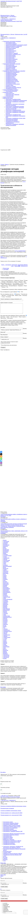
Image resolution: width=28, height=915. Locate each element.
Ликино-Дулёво (6, 597)
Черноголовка (6, 646)
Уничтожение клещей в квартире (10, 824)
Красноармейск (6, 588)
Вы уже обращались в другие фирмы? (9, 291)
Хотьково (5, 645)
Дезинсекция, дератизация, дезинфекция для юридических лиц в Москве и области (13, 847)
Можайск (5, 606)
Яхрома (5, 658)
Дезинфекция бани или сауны (12, 81)
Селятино (5, 628)
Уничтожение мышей (10, 67)
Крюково (5, 593)
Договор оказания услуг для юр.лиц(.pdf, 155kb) (11, 815)
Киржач (5, 578)
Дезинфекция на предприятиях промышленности (13, 122)
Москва (5, 540)
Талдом (4, 639)
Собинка (5, 633)
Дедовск (5, 556)
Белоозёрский (6, 544)
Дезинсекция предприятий (12, 119)
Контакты (5, 859)
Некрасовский (6, 610)
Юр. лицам (6, 904)
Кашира (5, 575)
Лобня (4, 598)
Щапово (5, 651)
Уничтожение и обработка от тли (13, 54)
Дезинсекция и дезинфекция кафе (13, 114)
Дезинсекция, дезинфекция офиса (13, 99)
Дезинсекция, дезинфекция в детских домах (15, 118)
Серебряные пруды (7, 631)
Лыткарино (5, 601)
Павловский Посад (7, 617)
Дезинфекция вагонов (11, 82)
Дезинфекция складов (10, 78)
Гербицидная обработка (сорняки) (10, 89)
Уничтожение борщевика (11, 91)
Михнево (5, 605)
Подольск (5, 619)
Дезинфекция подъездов (11, 88)
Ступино (5, 638)
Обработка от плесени (11, 86)
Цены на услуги (7, 911)
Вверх (2, 875)
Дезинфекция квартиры (11, 73)
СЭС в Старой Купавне (20, 250)
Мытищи (5, 607)
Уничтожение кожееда (11, 56)
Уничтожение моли (10, 57)
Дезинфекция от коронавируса (12, 72)
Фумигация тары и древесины (12, 94)
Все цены (5, 857)
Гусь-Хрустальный (7, 555)
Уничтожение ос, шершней (12, 53)
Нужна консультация (15, 796)
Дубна (4, 563)
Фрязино (5, 641)
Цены (2, 256)
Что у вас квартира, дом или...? (7, 294)
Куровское (5, 595)
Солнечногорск (6, 634)
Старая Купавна (6, 637)
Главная (2, 164)
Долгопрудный (6, 560)
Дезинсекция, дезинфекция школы (13, 109)
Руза (4, 627)
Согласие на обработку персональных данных (11, 810)
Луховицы (5, 600)
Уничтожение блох (10, 52)
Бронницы (5, 546)
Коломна (5, 581)
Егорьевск (5, 565)
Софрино (5, 636)
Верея (4, 547)
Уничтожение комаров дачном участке (11, 826)
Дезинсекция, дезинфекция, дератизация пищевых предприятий (15, 125)
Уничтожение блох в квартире (10, 830)
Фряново (5, 643)
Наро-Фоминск (6, 608)
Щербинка (5, 653)
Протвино (5, 620)
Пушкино (5, 621)
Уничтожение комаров (11, 48)
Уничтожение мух (10, 49)
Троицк (4, 640)
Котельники (5, 587)
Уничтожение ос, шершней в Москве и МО (12, 831)
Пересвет (5, 618)
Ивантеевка (5, 573)
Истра (4, 574)
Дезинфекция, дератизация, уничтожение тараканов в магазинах (15, 104)
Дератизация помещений (11, 66)
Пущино (5, 623)
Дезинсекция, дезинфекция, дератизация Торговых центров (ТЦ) (15, 108)
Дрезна (4, 562)
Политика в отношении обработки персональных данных (13, 806)
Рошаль (4, 626)
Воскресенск (6, 550)
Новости (7, 164)
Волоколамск (6, 549)
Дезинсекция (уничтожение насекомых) (12, 41)
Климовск (5, 579)
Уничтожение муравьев (11, 50)
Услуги (5, 903)
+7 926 (12, 18)
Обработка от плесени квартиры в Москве (12, 853)
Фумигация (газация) (8, 92)
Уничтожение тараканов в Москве (10, 823)
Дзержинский (6, 557)
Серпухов (5, 632)
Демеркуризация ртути (8, 96)
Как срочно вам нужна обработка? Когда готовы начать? (13, 315)
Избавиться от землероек (11, 69)
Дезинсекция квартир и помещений (14, 46)
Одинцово (5, 613)
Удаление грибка (9, 85)
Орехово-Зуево (6, 615)
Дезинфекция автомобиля (11, 79)
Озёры (4, 614)
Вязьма (4, 553)
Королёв (5, 586)
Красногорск (6, 589)
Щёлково (5, 652)
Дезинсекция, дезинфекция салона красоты (15, 111)
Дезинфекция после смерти (12, 80)
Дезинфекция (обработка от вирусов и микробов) (14, 70)
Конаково (5, 585)
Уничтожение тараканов (11, 43)
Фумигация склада (10, 93)
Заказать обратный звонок (6, 20)
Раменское (5, 624)
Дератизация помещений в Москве (11, 834)
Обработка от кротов (10, 68)
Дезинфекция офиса (10, 76)
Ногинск (5, 611)
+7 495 (4, 18)
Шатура (5, 649)
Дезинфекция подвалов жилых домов (11, 841)
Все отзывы (3, 687)
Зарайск (5, 569)
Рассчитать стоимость (5, 796)
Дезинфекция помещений (11, 74)
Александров (6, 541)
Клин (4, 580)
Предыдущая (6, 268)
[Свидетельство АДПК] (14, 139)
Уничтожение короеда (11, 60)
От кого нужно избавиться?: (7, 280)
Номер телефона (4, 336)
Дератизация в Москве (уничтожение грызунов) (14, 833)
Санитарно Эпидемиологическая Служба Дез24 (11, 1)
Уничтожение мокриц (10, 55)
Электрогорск (6, 654)
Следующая (5, 269)
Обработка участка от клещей (12, 47)
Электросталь (6, 656)
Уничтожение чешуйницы (11, 59)
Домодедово (6, 561)
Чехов (4, 647)
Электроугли (6, 657)
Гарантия (5, 858)
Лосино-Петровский (7, 599)
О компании (6, 906)
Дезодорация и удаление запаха (13, 83)
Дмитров (5, 559)
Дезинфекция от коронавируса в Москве (12, 840)
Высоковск (5, 552)
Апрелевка (5, 542)
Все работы (3, 772)
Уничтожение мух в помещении (10, 827)
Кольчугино (5, 582)
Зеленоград (5, 572)
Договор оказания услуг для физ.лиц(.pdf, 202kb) (11, 812)
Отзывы (5, 907)
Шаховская (5, 650)
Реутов (4, 625)
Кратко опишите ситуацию (7, 302)
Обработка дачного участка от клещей (11, 825)
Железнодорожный (7, 566)
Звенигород (5, 570)
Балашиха (5, 543)
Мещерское (5, 604)
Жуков (4, 567)
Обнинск (5, 612)
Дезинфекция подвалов (11, 75)
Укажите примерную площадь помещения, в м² (11, 299)
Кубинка (5, 594)
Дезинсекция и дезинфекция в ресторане (15, 106)
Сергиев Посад (6, 630)
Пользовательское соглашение (7, 808)
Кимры (4, 576)
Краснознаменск (6, 592)
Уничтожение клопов (10, 42)
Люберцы (5, 602)
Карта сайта (3, 862)
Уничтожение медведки (11, 61)
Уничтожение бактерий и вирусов (13, 87)
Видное (5, 548)
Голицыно (5, 554)
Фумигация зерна (10, 95)
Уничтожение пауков (10, 62)
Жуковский (5, 568)
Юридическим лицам (8, 98)
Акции (4, 855)
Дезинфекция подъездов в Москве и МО (12, 854)
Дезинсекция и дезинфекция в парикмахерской (16, 100)
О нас (4, 860)
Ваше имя (3, 332)
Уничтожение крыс (10, 65)
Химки (4, 644)
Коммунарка (6, 583)
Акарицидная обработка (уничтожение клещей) (16, 44)
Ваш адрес (3, 327)
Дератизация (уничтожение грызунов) (11, 63)
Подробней (3, 516)
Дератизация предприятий (12, 120)
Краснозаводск (6, 591)
